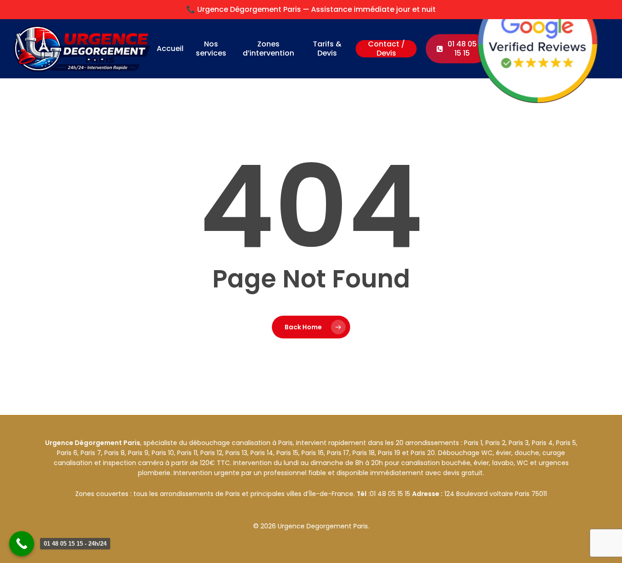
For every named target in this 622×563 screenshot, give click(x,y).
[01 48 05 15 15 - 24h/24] (21, 543)
